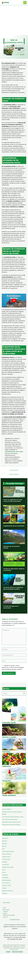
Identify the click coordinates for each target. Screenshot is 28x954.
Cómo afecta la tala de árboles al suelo (12, 816)
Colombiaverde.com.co (12, 451)
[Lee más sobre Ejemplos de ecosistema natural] (14, 536)
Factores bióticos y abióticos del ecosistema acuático (13, 588)
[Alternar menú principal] (25, 2)
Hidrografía (5, 877)
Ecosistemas (5, 864)
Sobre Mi (5, 917)
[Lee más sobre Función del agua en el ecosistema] (14, 598)
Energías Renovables (8, 867)
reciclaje (4, 888)
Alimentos (6, 766)
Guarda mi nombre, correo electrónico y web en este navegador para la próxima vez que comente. (13, 667)
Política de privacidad (8, 915)
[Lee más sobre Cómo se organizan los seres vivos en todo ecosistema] (14, 492)
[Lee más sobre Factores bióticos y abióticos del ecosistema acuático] (14, 579)
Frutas (4, 872)
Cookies (5, 913)
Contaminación (6, 859)
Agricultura (5, 838)
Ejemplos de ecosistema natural (11, 547)
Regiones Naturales (7, 890)
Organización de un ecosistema (13, 526)
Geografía (6, 781)
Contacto (5, 911)
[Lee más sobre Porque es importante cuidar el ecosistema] (14, 559)
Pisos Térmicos (6, 883)
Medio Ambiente (9, 795)
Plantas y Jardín (9, 737)
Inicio (4, 907)
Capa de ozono (6, 856)
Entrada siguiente (14, 474)
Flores (3, 869)
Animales (6, 752)
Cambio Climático (6, 854)
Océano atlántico (6, 809)
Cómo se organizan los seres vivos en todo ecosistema (12, 500)
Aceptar (8, 951)
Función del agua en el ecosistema (10, 607)
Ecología (4, 862)
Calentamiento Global (8, 851)
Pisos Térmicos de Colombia (9, 819)
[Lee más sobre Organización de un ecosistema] (14, 514)
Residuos (4, 893)
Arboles (4, 846)
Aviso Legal (6, 909)
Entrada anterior (14, 470)
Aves (3, 849)
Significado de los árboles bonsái (11, 822)
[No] (26, 948)
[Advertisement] (14, 20)
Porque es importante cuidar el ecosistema (13, 569)
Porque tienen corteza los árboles (11, 824)
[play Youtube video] (14, 300)
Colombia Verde (9, 723)
